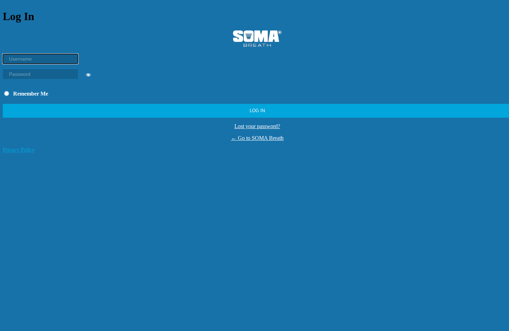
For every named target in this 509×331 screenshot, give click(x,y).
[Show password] (88, 76)
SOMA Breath (257, 38)
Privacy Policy (19, 150)
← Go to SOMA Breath (257, 138)
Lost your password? (257, 126)
